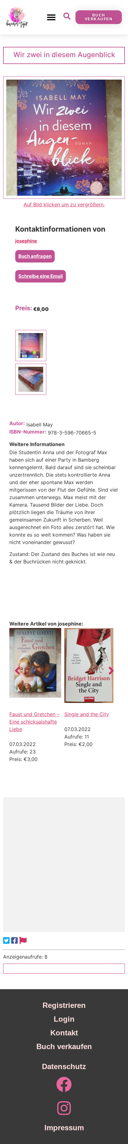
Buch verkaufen (64, 1046)
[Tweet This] (6, 940)
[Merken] (23, 940)
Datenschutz (64, 1066)
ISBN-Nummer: (27, 431)
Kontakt (64, 1033)
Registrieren (64, 1005)
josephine (26, 241)
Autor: (17, 423)
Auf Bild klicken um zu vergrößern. (64, 204)
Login (64, 1019)
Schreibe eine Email (40, 276)
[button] (51, 17)
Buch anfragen (35, 256)
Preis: (23, 308)
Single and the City (86, 714)
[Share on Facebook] (14, 940)
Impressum (64, 1127)
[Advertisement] (64, 864)
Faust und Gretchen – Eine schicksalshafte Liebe (34, 721)
